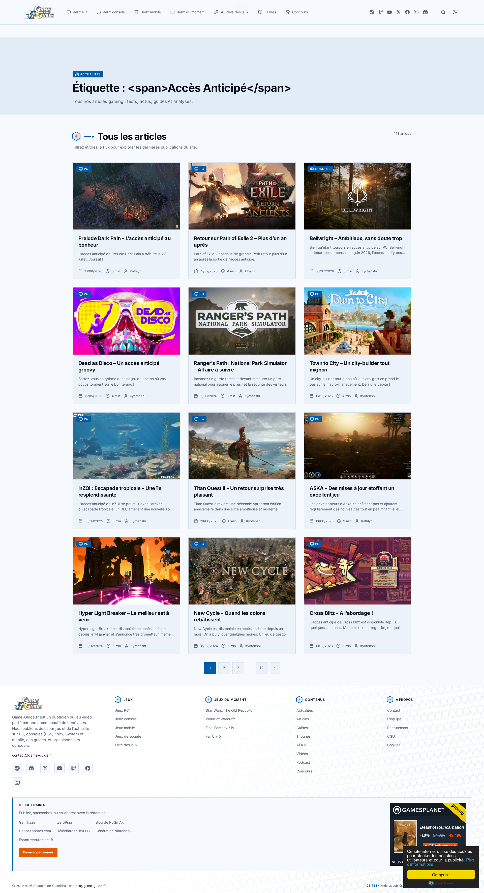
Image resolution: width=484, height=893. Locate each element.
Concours (304, 771)
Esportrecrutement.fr (36, 840)
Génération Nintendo (113, 831)
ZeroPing (64, 822)
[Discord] (425, 12)
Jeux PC (122, 710)
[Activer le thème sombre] (455, 12)
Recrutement (397, 728)
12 (261, 668)
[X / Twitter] (399, 12)
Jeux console (126, 719)
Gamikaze (27, 822)
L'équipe (394, 719)
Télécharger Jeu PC (73, 831)
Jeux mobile (125, 728)
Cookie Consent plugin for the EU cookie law (441, 883)
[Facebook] (407, 12)
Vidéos (302, 754)
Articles (302, 719)
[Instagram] (416, 12)
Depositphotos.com (35, 831)
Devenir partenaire (38, 852)
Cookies (393, 745)
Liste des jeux (126, 745)
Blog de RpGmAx (110, 822)
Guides (302, 728)
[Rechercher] (443, 12)
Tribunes (303, 736)
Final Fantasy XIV (220, 728)
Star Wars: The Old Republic (229, 710)
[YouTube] (389, 12)
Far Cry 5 (213, 736)
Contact (393, 710)
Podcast (303, 762)
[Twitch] (381, 12)
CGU (391, 736)
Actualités (304, 710)
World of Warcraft (220, 719)
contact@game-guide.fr (32, 755)
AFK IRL (303, 745)
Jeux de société (128, 736)
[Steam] (372, 12)
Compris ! (441, 874)
